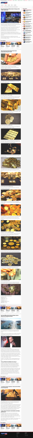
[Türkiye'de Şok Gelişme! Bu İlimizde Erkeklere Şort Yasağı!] (24, 35)
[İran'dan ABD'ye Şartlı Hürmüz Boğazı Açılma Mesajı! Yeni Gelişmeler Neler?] (13, 43)
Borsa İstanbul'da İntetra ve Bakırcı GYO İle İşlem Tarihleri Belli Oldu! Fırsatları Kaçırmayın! (28, 42)
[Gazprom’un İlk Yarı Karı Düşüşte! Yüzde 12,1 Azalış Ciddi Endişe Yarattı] (24, 37)
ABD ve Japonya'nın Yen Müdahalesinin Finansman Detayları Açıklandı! (28, 39)
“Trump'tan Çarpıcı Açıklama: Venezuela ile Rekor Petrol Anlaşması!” (18, 46)
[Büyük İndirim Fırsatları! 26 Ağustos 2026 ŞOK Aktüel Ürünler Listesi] (24, 22)
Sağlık (17, 435)
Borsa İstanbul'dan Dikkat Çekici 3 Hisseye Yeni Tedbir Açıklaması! (2, 46)
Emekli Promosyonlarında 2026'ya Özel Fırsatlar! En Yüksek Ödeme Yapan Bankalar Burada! (28, 30)
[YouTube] (28, 0)
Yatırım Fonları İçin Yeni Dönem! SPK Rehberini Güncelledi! (28, 19)
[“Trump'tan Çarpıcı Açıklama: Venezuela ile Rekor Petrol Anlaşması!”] (18, 43)
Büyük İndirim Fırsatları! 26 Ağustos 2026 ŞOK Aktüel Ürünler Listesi (28, 21)
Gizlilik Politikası (26, 435)
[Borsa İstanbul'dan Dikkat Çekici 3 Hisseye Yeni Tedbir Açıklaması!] (2, 43)
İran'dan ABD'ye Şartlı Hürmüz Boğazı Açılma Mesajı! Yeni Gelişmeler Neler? (13, 46)
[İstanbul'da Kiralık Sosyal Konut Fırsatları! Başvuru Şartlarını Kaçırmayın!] (24, 28)
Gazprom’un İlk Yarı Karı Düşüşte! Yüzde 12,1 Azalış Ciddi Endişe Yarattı (28, 37)
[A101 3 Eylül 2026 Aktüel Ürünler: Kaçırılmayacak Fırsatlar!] (24, 33)
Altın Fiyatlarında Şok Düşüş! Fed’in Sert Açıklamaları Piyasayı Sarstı (8, 46)
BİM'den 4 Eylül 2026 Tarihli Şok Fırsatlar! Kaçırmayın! (28, 23)
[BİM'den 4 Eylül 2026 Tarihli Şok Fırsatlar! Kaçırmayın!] (24, 24)
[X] (32, 0)
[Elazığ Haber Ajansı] (4, 3)
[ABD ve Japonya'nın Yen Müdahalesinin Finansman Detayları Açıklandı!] (24, 40)
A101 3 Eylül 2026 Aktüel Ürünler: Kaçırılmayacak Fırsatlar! (28, 33)
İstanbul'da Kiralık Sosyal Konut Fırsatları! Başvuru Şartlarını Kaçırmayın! (28, 28)
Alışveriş (17, 436)
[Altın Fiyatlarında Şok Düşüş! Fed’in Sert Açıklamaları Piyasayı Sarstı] (8, 43)
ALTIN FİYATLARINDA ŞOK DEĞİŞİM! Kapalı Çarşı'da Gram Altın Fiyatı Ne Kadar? (28, 26)
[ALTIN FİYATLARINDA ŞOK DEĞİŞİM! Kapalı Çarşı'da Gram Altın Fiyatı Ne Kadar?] (24, 26)
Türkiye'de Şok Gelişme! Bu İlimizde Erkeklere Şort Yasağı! (28, 35)
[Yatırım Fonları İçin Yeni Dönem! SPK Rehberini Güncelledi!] (24, 19)
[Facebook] (31, 0)
